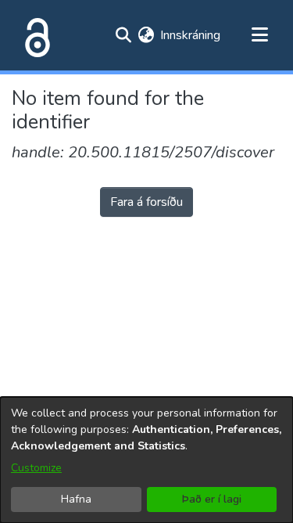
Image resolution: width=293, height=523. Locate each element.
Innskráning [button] (191, 35)
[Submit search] (123, 35)
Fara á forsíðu (146, 202)
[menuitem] (145, 35)
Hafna (76, 499)
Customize (36, 467)
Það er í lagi (211, 499)
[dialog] (146, 460)
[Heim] (34, 35)
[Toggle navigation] (259, 35)
